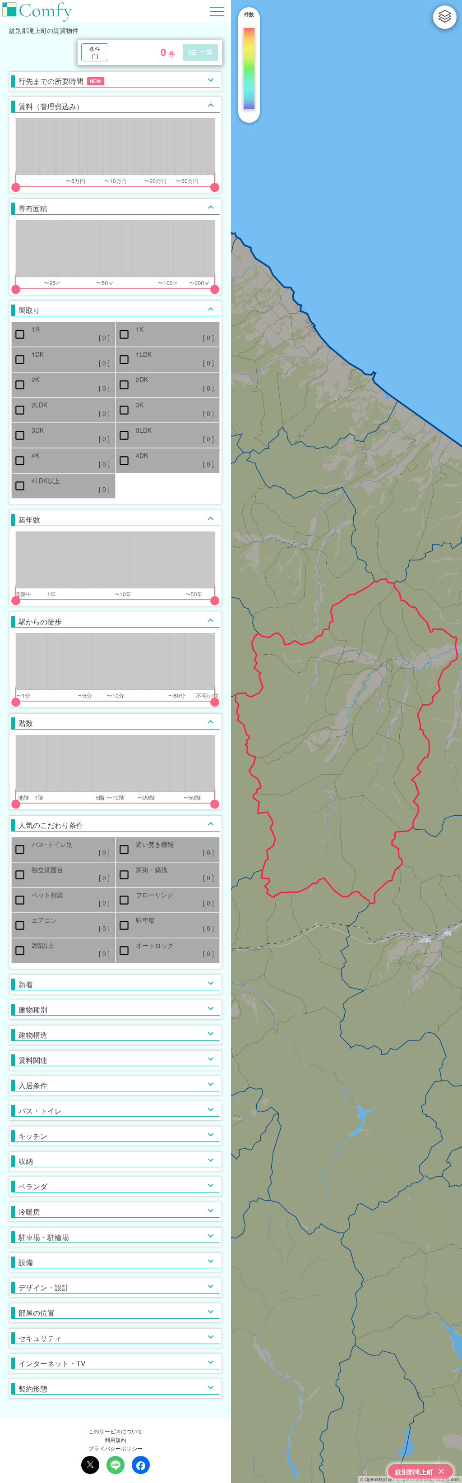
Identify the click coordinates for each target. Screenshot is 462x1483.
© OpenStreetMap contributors (428, 1479)
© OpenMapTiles (377, 1479)
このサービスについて (115, 1431)
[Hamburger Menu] (217, 10)
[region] (346, 741)
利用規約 (115, 1439)
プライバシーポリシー (115, 1448)
